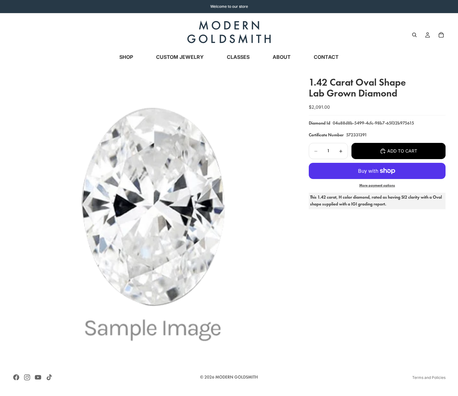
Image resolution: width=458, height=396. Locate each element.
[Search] (414, 35)
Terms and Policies (429, 377)
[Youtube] (38, 377)
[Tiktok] (49, 377)
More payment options (377, 185)
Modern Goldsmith (236, 377)
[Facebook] (16, 377)
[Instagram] (27, 377)
